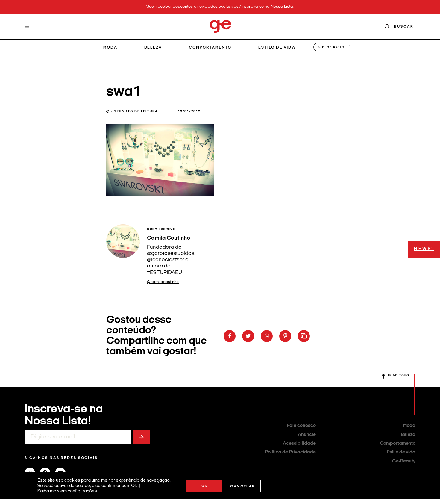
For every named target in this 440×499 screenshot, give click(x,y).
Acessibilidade (299, 443)
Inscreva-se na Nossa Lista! (268, 6)
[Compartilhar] (230, 336)
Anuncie (307, 434)
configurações (82, 491)
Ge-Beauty (403, 461)
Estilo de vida (276, 47)
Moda (110, 47)
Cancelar (242, 486)
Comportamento (210, 47)
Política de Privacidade (290, 452)
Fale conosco (301, 425)
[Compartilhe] (304, 336)
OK (204, 486)
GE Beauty (331, 47)
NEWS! (424, 249)
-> (141, 437)
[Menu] (27, 26)
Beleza (153, 47)
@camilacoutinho (163, 282)
